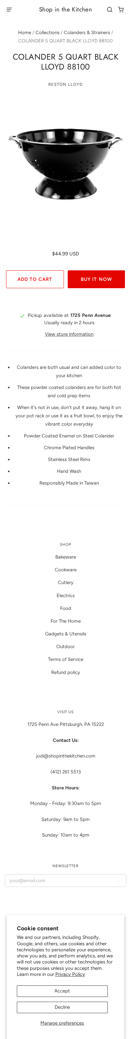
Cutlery (65, 582)
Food (65, 608)
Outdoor (65, 646)
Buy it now (96, 279)
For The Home (66, 621)
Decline (62, 1007)
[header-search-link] (109, 10)
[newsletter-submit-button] (119, 881)
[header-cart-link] (121, 10)
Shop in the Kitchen (65, 9)
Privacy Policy (70, 974)
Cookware (66, 570)
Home (24, 32)
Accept (62, 991)
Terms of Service (65, 659)
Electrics (66, 595)
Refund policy (65, 672)
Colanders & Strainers (87, 32)
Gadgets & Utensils (65, 634)
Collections (47, 32)
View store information (69, 334)
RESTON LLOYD (65, 84)
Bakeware (65, 557)
